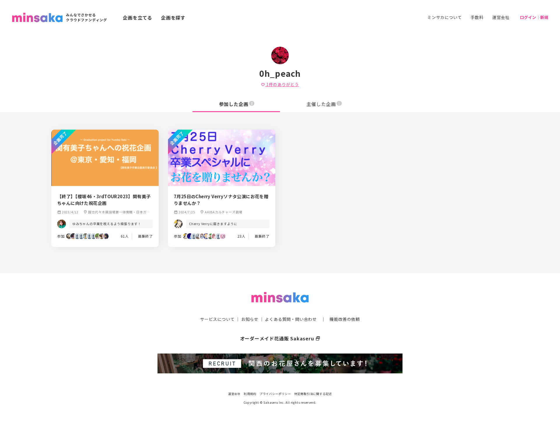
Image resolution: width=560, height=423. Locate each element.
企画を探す (173, 17)
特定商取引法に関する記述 (313, 393)
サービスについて (217, 319)
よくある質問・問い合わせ (291, 319)
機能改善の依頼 (345, 319)
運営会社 (501, 17)
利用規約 (250, 393)
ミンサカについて (444, 17)
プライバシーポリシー (275, 393)
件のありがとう (280, 84)
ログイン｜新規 (534, 17)
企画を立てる (137, 17)
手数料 (476, 17)
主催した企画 (323, 103)
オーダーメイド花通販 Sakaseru (280, 338)
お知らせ (249, 319)
